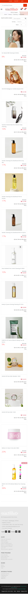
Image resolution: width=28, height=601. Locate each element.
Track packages (4, 542)
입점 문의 (3, 578)
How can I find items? (6, 539)
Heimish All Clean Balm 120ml (9, 412)
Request (3, 566)
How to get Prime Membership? (5, 557)
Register (16, 1)
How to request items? (6, 543)
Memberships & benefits (6, 559)
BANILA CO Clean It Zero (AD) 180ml (10, 448)
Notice (2, 565)
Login (10, 1)
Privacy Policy (23, 586)
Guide (22, 1)
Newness (20, 21)
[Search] (25, 5)
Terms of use (13, 587)
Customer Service (5, 573)
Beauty (10, 14)
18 (21, 24)
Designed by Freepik (21, 588)
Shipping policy (4, 575)
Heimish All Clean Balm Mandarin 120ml (11, 376)
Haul (2, 568)
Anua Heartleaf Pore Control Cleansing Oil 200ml (13, 268)
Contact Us (3, 576)
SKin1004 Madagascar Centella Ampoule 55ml (12, 89)
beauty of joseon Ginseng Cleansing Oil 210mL (13, 304)
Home (5, 14)
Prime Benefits (4, 555)
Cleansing (15, 14)
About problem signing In (7, 549)
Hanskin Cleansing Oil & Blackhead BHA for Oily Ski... (14, 232)
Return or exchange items (7, 545)
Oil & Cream (21, 14)
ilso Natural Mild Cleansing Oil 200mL (10, 53)
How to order (4, 540)
